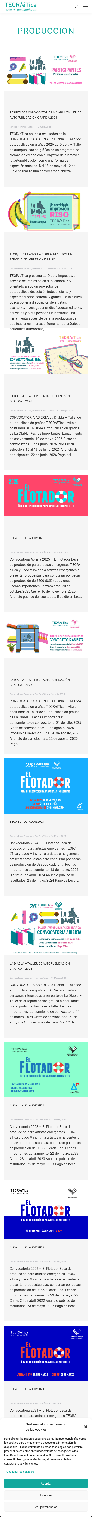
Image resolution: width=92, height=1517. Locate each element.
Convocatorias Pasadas (21, 552)
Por (26, 127)
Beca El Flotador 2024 (27, 821)
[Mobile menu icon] (85, 6)
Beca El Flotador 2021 (27, 1389)
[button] (85, 1427)
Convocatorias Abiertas (20, 268)
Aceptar (46, 1483)
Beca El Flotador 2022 (27, 1247)
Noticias (13, 127)
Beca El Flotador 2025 (27, 538)
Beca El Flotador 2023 (27, 1105)
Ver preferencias (46, 1507)
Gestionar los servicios (20, 1471)
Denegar (46, 1495)
